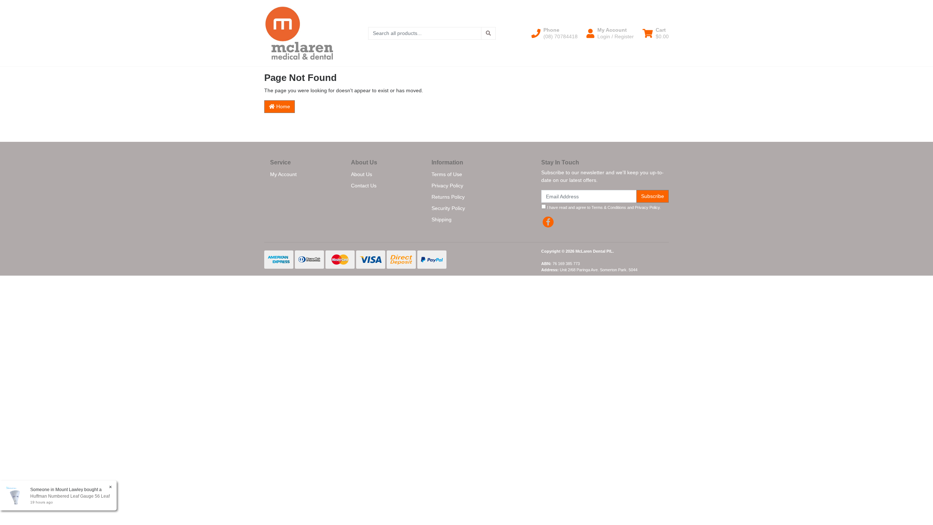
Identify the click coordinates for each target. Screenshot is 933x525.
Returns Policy (448, 197)
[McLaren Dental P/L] (299, 33)
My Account (283, 174)
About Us (361, 174)
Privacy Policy (447, 185)
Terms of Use (447, 174)
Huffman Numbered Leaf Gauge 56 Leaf (70, 496)
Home (282, 106)
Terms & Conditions (609, 207)
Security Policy (448, 208)
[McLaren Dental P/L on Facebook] (548, 222)
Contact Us (363, 185)
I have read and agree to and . (603, 207)
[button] (554, 33)
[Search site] (488, 33)
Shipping (442, 219)
